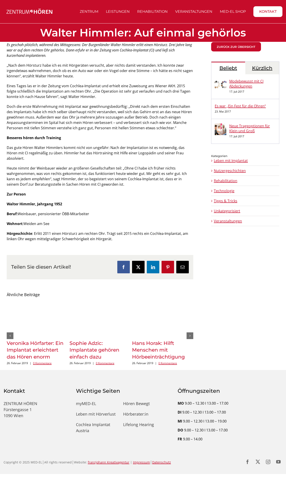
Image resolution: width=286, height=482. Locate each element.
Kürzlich (262, 68)
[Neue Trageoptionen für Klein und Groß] (220, 126)
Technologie (224, 190)
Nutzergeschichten (230, 170)
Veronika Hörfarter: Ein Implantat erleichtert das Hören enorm (35, 350)
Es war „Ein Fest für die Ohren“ (240, 106)
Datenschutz (161, 459)
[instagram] (268, 459)
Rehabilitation (225, 180)
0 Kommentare (42, 363)
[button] (10, 334)
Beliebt (228, 68)
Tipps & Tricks (225, 200)
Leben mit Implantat (231, 160)
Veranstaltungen (228, 221)
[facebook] (248, 459)
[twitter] (258, 459)
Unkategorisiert (227, 210)
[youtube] (278, 459)
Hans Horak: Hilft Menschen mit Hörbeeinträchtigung (158, 350)
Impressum (141, 459)
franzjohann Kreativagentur (108, 459)
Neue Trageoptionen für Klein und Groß (249, 128)
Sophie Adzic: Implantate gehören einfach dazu (94, 350)
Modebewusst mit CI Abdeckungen (246, 84)
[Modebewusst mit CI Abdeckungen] (220, 81)
